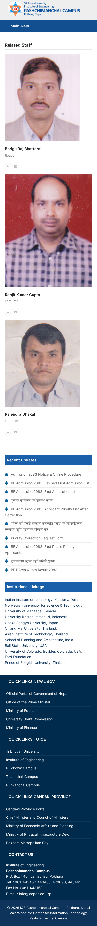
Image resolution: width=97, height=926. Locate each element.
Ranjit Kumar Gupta (22, 294)
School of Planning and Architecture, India (39, 640)
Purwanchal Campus (23, 785)
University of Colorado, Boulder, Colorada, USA (43, 651)
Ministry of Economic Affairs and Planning (39, 826)
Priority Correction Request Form (37, 538)
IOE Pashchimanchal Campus (41, 908)
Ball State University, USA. (26, 645)
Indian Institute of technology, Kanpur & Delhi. (42, 600)
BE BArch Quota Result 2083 (34, 570)
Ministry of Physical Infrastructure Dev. (37, 834)
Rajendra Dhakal (20, 414)
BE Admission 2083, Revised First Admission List (50, 483)
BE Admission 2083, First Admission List (43, 492)
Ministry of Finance (21, 727)
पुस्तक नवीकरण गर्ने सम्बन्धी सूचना (32, 500)
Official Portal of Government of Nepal (37, 693)
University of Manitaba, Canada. (31, 611)
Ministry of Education (23, 710)
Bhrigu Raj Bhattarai (23, 148)
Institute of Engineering (25, 760)
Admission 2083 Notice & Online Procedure (46, 474)
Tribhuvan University (23, 751)
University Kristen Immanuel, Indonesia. (37, 617)
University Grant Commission (29, 719)
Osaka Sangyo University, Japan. (32, 623)
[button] (17, 26)
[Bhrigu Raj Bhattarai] (42, 97)
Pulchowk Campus (21, 768)
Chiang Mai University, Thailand (30, 628)
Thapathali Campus (22, 776)
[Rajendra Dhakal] (42, 363)
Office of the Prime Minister (28, 702)
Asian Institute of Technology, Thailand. (37, 634)
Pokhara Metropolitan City (27, 843)
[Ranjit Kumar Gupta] (48, 230)
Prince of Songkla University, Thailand (36, 662)
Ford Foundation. (18, 657)
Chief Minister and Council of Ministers (37, 817)
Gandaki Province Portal (25, 809)
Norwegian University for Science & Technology (43, 605)
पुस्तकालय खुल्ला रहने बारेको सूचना (33, 561)
